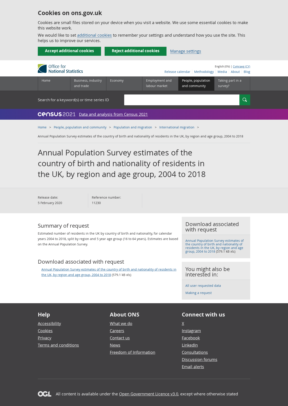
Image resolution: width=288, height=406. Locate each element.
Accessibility (49, 323)
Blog (247, 72)
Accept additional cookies (69, 50)
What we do (121, 323)
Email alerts (193, 366)
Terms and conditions (58, 345)
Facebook (191, 338)
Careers (117, 330)
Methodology (204, 72)
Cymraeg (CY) (241, 66)
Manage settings (185, 51)
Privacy (44, 338)
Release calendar (177, 72)
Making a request (198, 293)
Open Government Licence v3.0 (148, 394)
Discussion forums (199, 359)
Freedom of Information (132, 352)
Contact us (120, 338)
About (235, 72)
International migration (176, 127)
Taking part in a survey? (229, 83)
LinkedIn (190, 345)
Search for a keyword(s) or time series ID (73, 99)
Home (46, 80)
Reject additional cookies (135, 50)
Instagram (191, 330)
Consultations (195, 352)
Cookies (45, 330)
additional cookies (94, 35)
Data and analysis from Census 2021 (113, 114)
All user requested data (203, 285)
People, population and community (80, 127)
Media (222, 72)
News (115, 345)
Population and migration (133, 127)
